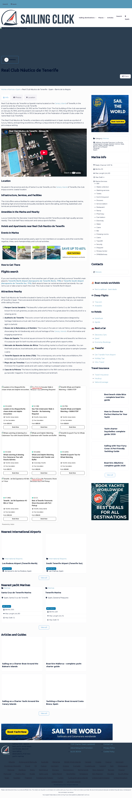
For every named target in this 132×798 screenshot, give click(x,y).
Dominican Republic (12, 766)
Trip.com (98, 302)
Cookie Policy (109, 752)
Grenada (76, 766)
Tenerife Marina (53, 593)
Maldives (22, 770)
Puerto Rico (20, 774)
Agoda (97, 322)
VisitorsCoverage (101, 382)
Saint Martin (57, 774)
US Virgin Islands (74, 782)
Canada (88, 762)
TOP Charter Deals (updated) (83, 744)
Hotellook (99, 318)
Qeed (97, 338)
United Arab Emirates (100, 778)
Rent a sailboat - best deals (106, 289)
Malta (32, 770)
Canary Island (60, 103)
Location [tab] (31, 97)
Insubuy (98, 378)
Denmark (119, 762)
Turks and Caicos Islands (78, 778)
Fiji (36, 766)
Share (126, 76)
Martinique (43, 770)
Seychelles (70, 774)
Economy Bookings (103, 342)
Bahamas (56, 762)
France (44, 766)
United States (57, 782)
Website (98, 272)
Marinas (12, 59)
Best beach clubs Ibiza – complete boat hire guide (115, 397)
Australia (44, 762)
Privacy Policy (109, 748)
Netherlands (83, 770)
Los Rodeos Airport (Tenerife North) (19, 563)
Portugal (7, 774)
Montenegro (68, 770)
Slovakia (110, 774)
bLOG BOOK (76, 752)
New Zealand (98, 770)
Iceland (103, 766)
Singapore (84, 774)
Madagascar (123, 766)
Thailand (28, 778)
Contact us (108, 744)
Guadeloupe (90, 766)
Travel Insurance (101, 375)
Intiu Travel (99, 362)
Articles (110, 18)
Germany (55, 766)
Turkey (60, 778)
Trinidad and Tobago (44, 778)
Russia (32, 774)
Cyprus (108, 762)
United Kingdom (120, 778)
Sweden (17, 778)
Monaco (55, 770)
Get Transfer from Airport (105, 355)
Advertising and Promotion (82, 748)
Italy (112, 766)
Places (101, 18)
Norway (111, 770)
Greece (66, 766)
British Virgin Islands (72, 762)
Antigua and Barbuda (28, 762)
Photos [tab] (18, 97)
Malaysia (11, 770)
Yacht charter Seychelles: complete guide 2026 (114, 431)
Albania (12, 762)
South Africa (123, 774)
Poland (121, 770)
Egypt (27, 766)
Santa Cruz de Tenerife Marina (16, 593)
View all (44, 578)
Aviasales (98, 306)
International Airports (13, 559)
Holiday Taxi (100, 358)
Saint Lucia (43, 774)
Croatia (98, 762)
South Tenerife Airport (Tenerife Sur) (64, 563)
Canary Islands (60, 331)
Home (3, 89)
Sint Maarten (97, 774)
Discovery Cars (101, 335)
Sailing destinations (87, 18)
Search (5, 4)
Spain (14, 4)
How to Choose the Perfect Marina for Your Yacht (115, 414)
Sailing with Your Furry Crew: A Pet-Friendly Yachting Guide (115, 449)
